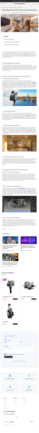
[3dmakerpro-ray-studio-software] (19, 204)
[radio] (5, 340)
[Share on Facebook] (6, 229)
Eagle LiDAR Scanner (7, 296)
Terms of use (24, 403)
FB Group (5, 405)
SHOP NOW (15, 323)
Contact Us (15, 403)
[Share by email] (13, 229)
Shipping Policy (25, 400)
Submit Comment (8, 356)
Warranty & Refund (25, 402)
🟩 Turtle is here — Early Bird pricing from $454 (19, 1)
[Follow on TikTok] (14, 421)
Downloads (15, 400)
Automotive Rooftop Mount (27, 296)
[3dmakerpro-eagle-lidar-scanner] (19, 97)
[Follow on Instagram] (9, 421)
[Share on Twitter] (9, 229)
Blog (4, 7)
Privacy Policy (24, 405)
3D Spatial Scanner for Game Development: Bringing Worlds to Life (28, 247)
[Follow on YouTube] (11, 421)
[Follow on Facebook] (4, 421)
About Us (5, 402)
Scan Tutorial (15, 402)
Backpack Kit (5, 321)
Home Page (5, 400)
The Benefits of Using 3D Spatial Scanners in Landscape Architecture (9, 247)
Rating (5, 338)
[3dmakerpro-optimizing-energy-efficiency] (19, 143)
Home (2, 7)
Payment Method (16, 405)
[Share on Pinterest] (11, 229)
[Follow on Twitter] (7, 421)
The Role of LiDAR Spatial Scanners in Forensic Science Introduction (10, 263)
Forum (5, 403)
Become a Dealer (6, 408)
